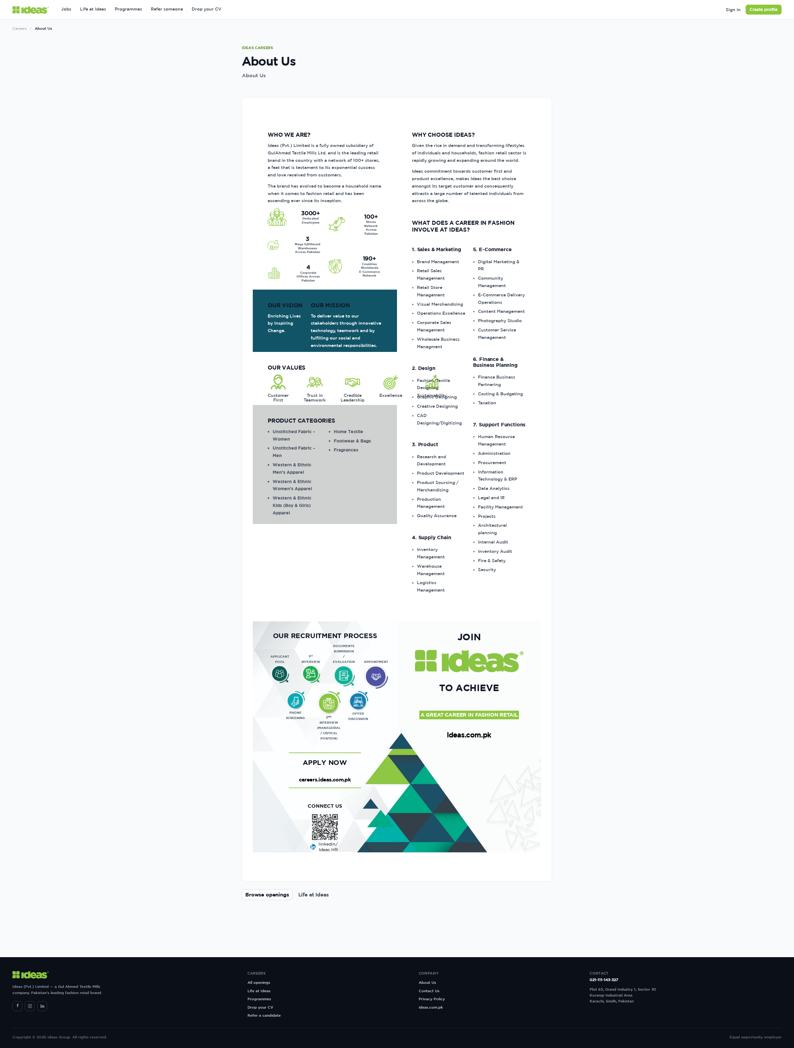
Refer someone (167, 9)
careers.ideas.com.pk (325, 779)
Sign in (733, 9)
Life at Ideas (93, 9)
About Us (427, 982)
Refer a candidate (264, 1015)
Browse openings (267, 894)
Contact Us (429, 990)
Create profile (764, 9)
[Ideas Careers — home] (30, 10)
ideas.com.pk (469, 735)
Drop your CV (206, 9)
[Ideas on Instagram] (30, 1006)
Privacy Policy (432, 999)
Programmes (128, 9)
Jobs (66, 9)
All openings (259, 982)
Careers (19, 28)
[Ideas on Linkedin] (42, 1006)
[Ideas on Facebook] (17, 1006)
